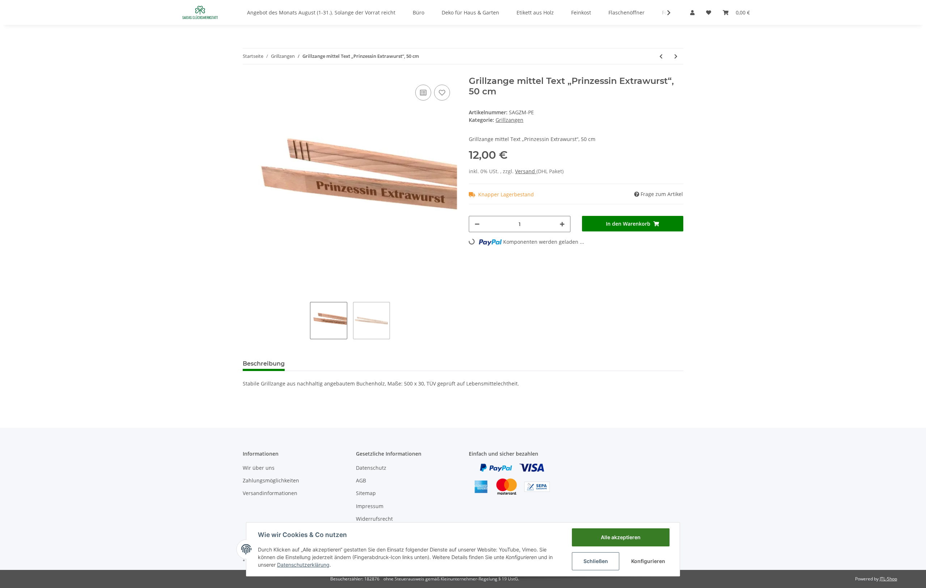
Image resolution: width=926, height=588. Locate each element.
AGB (361, 480)
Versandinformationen (270, 493)
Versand (525, 171)
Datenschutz (371, 467)
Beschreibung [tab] (264, 363)
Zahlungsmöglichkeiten (271, 480)
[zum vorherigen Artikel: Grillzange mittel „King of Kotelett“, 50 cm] (661, 56)
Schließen (595, 561)
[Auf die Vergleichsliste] (423, 93)
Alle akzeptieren (621, 537)
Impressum (369, 506)
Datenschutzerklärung (303, 565)
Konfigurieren (648, 561)
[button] (692, 12)
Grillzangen (509, 119)
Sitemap (366, 493)
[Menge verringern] (477, 224)
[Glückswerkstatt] (200, 12)
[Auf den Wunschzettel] (442, 93)
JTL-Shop (888, 579)
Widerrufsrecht (374, 518)
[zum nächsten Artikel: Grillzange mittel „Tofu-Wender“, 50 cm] (675, 56)
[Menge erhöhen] (562, 224)
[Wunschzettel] (708, 12)
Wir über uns (259, 467)
